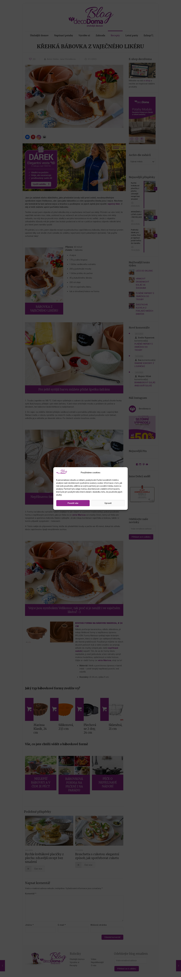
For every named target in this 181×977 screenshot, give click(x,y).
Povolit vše (73, 503)
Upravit (108, 503)
